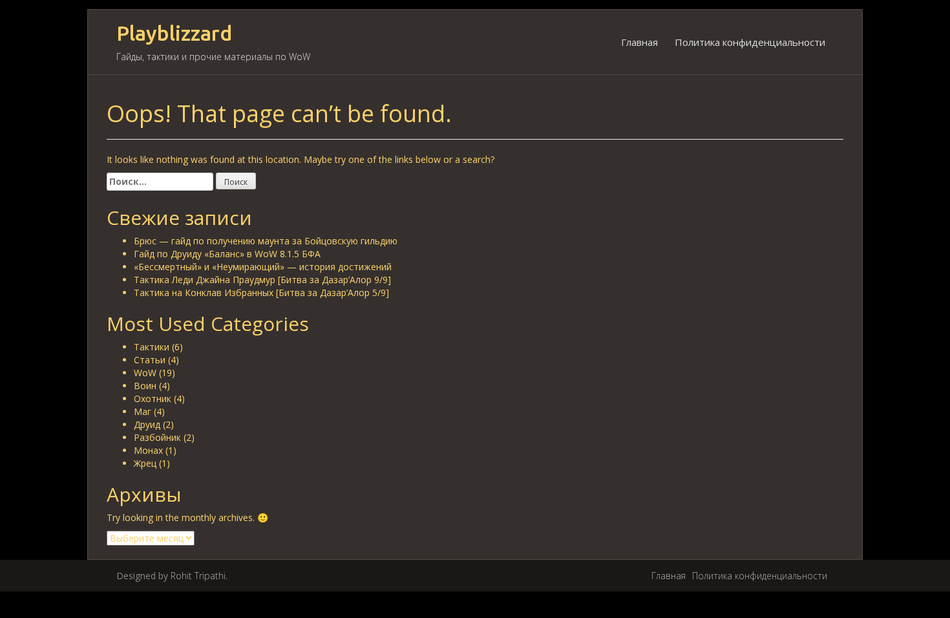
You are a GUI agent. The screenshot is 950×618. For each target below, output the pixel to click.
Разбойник (157, 437)
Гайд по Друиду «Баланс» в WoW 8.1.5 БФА (227, 254)
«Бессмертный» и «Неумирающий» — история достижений (263, 267)
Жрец (145, 463)
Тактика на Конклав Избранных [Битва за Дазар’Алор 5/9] (261, 292)
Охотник (152, 398)
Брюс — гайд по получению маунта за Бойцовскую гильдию (265, 241)
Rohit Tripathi (198, 576)
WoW (145, 373)
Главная (639, 42)
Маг (142, 411)
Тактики (151, 347)
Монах (148, 450)
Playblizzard (174, 33)
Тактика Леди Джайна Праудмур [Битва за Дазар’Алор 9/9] (262, 279)
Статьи (149, 360)
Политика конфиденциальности (750, 42)
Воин (145, 385)
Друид (147, 424)
